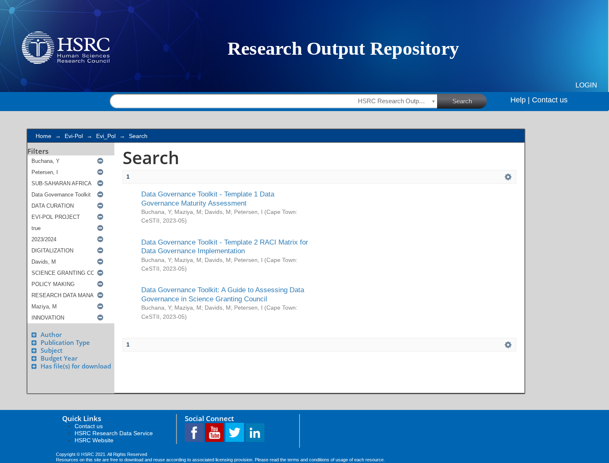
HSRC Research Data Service (114, 433)
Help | (520, 100)
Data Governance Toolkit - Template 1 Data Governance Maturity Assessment (207, 198)
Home (43, 136)
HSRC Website (94, 440)
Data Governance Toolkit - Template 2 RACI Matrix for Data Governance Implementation (224, 246)
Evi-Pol (74, 136)
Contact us (550, 100)
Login (586, 85)
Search (462, 100)
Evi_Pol (106, 136)
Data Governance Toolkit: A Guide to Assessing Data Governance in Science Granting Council (222, 294)
